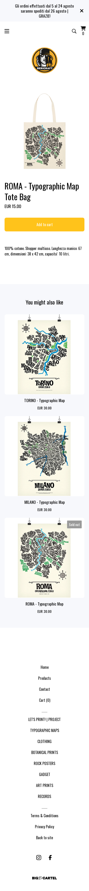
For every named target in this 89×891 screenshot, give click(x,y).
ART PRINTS (44, 785)
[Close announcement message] (81, 10)
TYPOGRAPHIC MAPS (44, 730)
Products (44, 678)
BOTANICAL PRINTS (44, 752)
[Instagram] (38, 857)
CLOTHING (44, 741)
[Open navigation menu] (7, 31)
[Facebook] (50, 857)
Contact (44, 689)
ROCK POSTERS (44, 763)
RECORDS (44, 796)
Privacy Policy (44, 826)
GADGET (44, 774)
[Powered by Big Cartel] (44, 878)
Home (45, 667)
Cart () (44, 700)
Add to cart (45, 224)
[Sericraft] (44, 60)
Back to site (44, 837)
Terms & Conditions (44, 815)
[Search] (74, 31)
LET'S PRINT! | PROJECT (44, 719)
